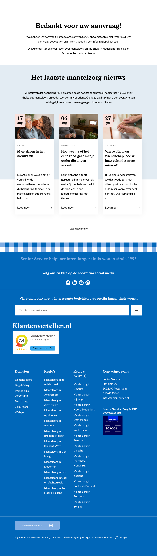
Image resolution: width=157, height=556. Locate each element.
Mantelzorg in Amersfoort (52, 392)
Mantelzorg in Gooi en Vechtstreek (55, 480)
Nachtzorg (21, 401)
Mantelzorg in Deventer (52, 464)
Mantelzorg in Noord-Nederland (84, 407)
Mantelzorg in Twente (81, 438)
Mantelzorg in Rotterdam (81, 428)
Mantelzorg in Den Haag (55, 454)
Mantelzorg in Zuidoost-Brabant (84, 484)
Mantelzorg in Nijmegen (81, 397)
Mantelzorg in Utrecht (81, 448)
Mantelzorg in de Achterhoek (54, 382)
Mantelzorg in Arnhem (52, 423)
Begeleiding (22, 385)
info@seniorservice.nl (116, 397)
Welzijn (19, 412)
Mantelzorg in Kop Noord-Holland (55, 490)
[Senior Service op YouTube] (81, 282)
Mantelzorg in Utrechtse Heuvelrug (81, 460)
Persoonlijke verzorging (22, 393)
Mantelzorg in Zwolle (81, 504)
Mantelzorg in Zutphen (81, 494)
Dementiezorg (23, 379)
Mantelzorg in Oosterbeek (81, 417)
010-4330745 (111, 393)
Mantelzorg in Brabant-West (52, 444)
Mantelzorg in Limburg (81, 386)
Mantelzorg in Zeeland (81, 473)
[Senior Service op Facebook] (68, 282)
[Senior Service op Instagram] (87, 282)
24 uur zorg (21, 406)
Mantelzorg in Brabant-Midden (54, 433)
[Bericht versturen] (136, 310)
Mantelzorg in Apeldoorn (52, 413)
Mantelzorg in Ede (55, 472)
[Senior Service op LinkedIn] (74, 282)
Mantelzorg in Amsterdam (52, 402)
